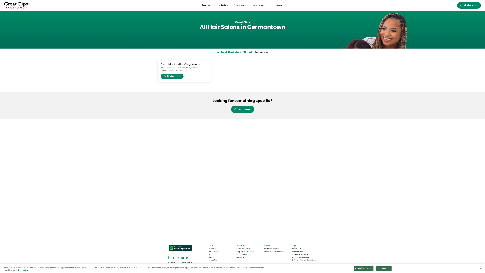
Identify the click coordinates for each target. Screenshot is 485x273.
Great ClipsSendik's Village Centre (180, 64)
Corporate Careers (244, 252)
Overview (212, 249)
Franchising (241, 254)
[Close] (481, 268)
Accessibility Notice (300, 254)
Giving (211, 257)
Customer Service (271, 249)
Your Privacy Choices (300, 257)
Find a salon (173, 76)
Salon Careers (242, 249)
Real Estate (241, 257)
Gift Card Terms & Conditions (304, 260)
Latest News (213, 260)
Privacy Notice (297, 252)
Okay (384, 268)
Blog (210, 254)
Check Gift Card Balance (274, 252)
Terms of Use (297, 249)
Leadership (213, 252)
